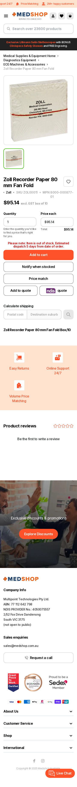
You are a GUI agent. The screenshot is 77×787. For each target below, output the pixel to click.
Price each (48, 213)
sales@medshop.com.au (20, 646)
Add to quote (20, 290)
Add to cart (38, 255)
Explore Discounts (38, 534)
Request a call (41, 658)
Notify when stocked (38, 267)
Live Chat (63, 773)
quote (62, 290)
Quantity (9, 213)
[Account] (53, 16)
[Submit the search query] (8, 30)
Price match (38, 278)
